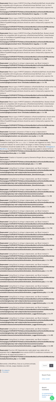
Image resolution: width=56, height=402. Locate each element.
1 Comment (5, 372)
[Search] (51, 365)
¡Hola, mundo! (46, 379)
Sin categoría (5, 370)
